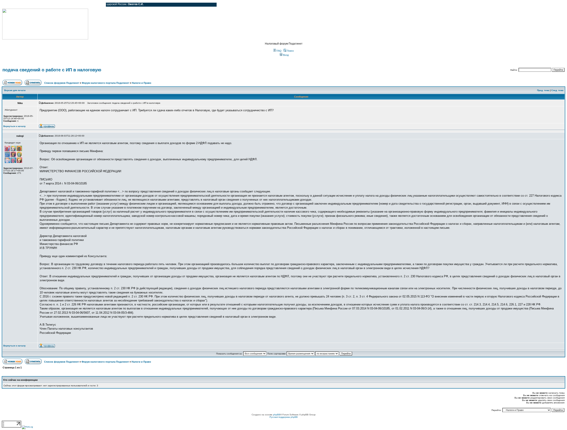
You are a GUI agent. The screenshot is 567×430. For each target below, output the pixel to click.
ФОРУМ (12, 4)
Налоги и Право (141, 83)
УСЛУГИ (47, 4)
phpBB (276, 414)
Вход (285, 55)
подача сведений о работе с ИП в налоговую (51, 69)
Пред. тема (543, 90)
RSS (99, 4)
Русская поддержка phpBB (284, 417)
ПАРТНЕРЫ (65, 4)
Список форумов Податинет (61, 83)
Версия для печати (14, 90)
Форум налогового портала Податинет (105, 83)
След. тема (557, 90)
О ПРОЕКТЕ (30, 4)
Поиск (290, 50)
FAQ (279, 50)
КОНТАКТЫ (84, 4)
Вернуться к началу (14, 126)
